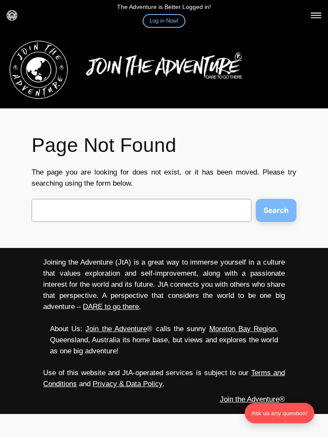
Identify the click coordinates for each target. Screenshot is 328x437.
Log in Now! (164, 20)
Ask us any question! (280, 413)
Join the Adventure (116, 329)
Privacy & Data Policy (127, 384)
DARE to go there (111, 307)
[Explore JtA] (316, 15)
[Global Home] (12, 15)
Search (276, 210)
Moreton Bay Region (242, 329)
